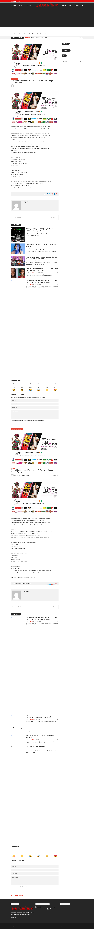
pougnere (27, 85)
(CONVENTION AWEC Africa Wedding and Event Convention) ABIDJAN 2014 (41, 258)
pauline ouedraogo (17, 728)
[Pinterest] (56, 194)
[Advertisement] (47, 18)
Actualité (13, 5)
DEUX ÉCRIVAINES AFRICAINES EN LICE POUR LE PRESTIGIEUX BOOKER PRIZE (42, 269)
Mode (70, 5)
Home (12, 33)
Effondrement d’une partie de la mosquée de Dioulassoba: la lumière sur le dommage (40, 716)
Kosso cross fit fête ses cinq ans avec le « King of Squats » (49, 907)
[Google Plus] (52, 194)
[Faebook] (11, 920)
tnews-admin (33, 248)
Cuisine (64, 5)
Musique (21, 5)
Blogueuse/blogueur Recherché (72, 925)
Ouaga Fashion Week (26, 583)
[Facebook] (82, 1)
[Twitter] (50, 194)
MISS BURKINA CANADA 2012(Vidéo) (38, 747)
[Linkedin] (54, 194)
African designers (18, 583)
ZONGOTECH (31, 925)
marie (31, 284)
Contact (81, 925)
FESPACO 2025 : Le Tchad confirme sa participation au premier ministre (45, 37)
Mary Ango (32, 260)
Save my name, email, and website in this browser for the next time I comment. (28, 420)
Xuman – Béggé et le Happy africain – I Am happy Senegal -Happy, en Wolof (40, 229)
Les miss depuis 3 (60, 925)
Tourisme (28, 5)
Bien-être (77, 5)
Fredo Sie (32, 272)
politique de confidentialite (24, 914)
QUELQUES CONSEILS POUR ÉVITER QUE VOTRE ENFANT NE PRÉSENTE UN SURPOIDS (41, 281)
